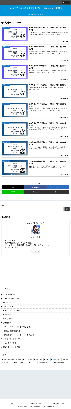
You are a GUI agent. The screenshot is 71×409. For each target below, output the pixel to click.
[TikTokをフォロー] (38, 251)
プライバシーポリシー (35, 403)
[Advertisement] (35, 271)
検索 (3, 205)
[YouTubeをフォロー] (35, 251)
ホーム (13, 403)
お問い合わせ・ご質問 (58, 403)
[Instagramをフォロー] (33, 251)
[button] (35, 192)
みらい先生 (35, 237)
